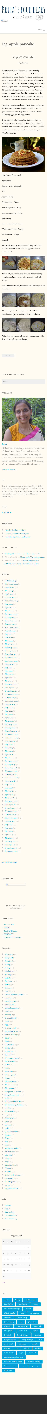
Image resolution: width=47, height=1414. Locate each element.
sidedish (26, 1348)
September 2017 (11, 818)
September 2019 (11, 738)
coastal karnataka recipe (14, 994)
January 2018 (10, 804)
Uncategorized (10, 1181)
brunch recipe (22, 1304)
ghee (21, 1322)
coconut (8, 998)
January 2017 (10, 845)
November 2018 (11, 771)
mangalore (37, 1335)
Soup (7, 1158)
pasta (7, 1121)
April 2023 (9, 607)
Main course (10, 1088)
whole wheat (8, 1370)
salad (7, 1145)
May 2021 (9, 674)
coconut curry (10, 1001)
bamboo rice (9, 971)
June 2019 (9, 748)
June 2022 (9, 637)
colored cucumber (12, 1008)
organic (8, 1115)
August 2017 (10, 821)
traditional (9, 1178)
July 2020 (8, 707)
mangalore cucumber (13, 1091)
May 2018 (9, 791)
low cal (7, 1078)
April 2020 (9, 718)
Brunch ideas (8, 1304)
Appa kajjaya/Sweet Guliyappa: (17, 537)
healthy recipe (8, 1331)
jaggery (35, 1331)
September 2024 (11, 584)
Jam (6, 1068)
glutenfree (7, 1326)
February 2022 (11, 647)
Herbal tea (9, 1051)
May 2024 (9, 591)
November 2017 (11, 811)
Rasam (7, 1138)
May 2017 (9, 831)
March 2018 (9, 798)
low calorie (7, 1335)
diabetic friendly (9, 1313)
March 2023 (9, 611)
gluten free (31, 1322)
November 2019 (11, 734)
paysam (8, 1125)
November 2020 (11, 694)
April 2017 (9, 834)
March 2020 (9, 721)
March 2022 (9, 644)
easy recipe (7, 1317)
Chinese (8, 988)
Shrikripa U (9, 554)
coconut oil (9, 1004)
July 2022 (8, 634)
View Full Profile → (9, 469)
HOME (6, 928)
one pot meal (8, 1344)
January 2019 (10, 764)
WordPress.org (11, 1219)
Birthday (8, 978)
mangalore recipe (27, 1339)
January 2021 (10, 687)
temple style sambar (13, 1175)
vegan (7, 1185)
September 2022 (11, 627)
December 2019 (11, 731)
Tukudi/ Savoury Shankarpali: (17, 533)
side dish (8, 1155)
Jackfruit (8, 1065)
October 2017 (10, 814)
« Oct (3, 1283)
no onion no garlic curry (14, 1105)
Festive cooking (11, 1034)
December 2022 (11, 621)
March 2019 (9, 758)
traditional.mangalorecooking (14, 1357)
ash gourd (9, 958)
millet (7, 1098)
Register (8, 1205)
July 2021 (8, 667)
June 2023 (9, 604)
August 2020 (10, 704)
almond (6, 1300)
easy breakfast (34, 1313)
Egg (6, 1024)
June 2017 (9, 828)
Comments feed (11, 1215)
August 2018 (10, 781)
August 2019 (10, 741)
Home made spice (12, 1058)
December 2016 (11, 848)
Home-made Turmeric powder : (29, 554)
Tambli (8, 1168)
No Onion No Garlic (13, 1101)
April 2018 (9, 794)
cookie (7, 1011)
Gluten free (9, 1045)
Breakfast (8, 981)
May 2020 (9, 714)
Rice (6, 1141)
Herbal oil (9, 1048)
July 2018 (8, 784)
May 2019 (9, 751)
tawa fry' (8, 1171)
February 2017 (11, 841)
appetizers (9, 954)
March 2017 (9, 838)
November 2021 (11, 657)
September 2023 (11, 601)
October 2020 (10, 698)
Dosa (7, 1021)
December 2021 (11, 654)
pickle (7, 1128)
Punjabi (8, 1135)
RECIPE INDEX (10, 931)
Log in (7, 1209)
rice (17, 1348)
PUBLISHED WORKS (12, 937)
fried (7, 1038)
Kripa (4, 444)
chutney (8, 991)
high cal (8, 1055)
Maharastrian (10, 1085)
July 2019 (8, 744)
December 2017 (11, 808)
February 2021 (11, 684)
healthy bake (38, 1326)
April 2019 (9, 754)
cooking (8, 1014)
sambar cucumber (12, 1148)
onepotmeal (22, 1344)
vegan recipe (35, 1366)
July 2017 (8, 824)
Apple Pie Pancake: (23, 57)
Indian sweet (10, 1061)
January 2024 (10, 597)
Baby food (9, 961)
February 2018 (11, 801)
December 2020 (11, 691)
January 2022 (10, 651)
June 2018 (9, 788)
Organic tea (9, 1118)
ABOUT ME (9, 924)
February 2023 (11, 614)
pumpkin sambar (11, 1131)
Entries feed (9, 1212)
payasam (7, 1348)
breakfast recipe (31, 1300)
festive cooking (9, 1322)
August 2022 (10, 631)
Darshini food (10, 1018)
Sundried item (10, 1165)
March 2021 (9, 681)
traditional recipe (9, 1366)
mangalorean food (12, 1095)
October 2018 (10, 774)
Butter (7, 984)
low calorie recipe (22, 1335)
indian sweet (23, 1331)
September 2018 (11, 778)
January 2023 (10, 617)
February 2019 (11, 761)
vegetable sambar (11, 1188)
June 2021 (9, 671)
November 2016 (11, 851)
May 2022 (9, 641)
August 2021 (10, 664)
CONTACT (9, 934)
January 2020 (10, 728)
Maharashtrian (10, 1081)
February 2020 (11, 724)
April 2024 (9, 594)
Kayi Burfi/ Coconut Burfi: (15, 530)
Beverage (8, 974)
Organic (34, 1344)
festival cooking (22, 1317)
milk (40, 1339)
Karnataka (9, 1071)
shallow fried (10, 1151)
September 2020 (11, 701)
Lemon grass (10, 1075)
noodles (8, 1108)
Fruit (7, 1041)
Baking (7, 964)
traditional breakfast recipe (13, 1361)
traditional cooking (34, 1361)
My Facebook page (9, 862)
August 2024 (10, 587)
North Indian (10, 1111)
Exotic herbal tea (11, 1031)
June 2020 (9, 711)
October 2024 (10, 581)
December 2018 (11, 768)
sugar (7, 1161)
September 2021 (11, 661)
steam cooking (8, 1353)
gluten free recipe (22, 1326)
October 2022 (10, 624)
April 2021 (9, 677)
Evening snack (10, 1028)
